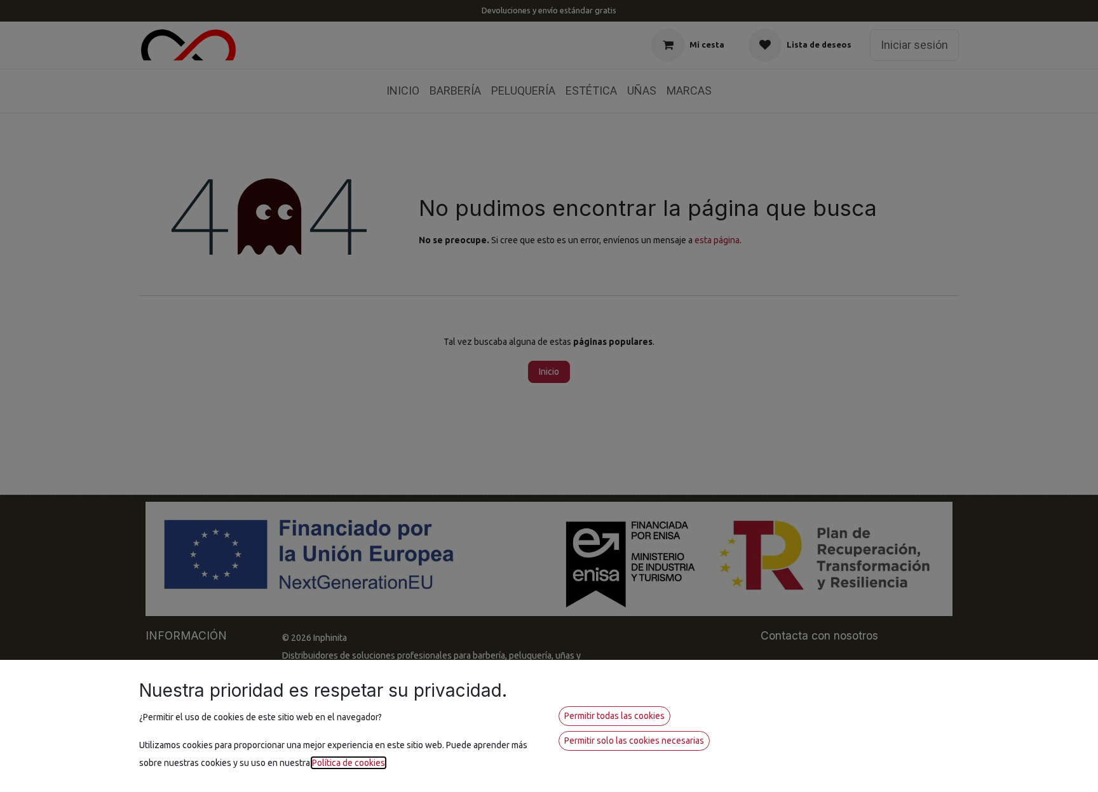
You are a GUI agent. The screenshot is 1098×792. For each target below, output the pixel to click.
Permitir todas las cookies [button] (614, 716)
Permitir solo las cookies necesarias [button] (634, 740)
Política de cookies (348, 763)
